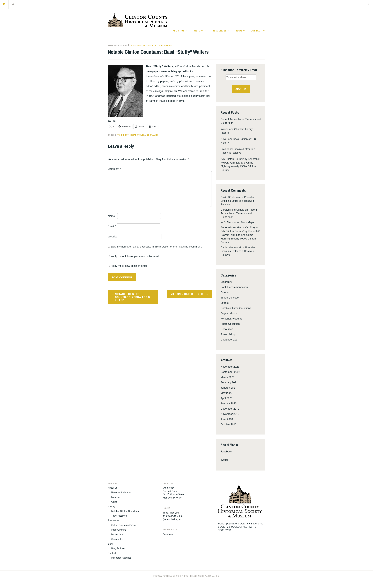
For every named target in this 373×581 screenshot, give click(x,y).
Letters (225, 302)
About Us (178, 30)
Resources (219, 30)
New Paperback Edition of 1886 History (239, 140)
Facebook (226, 451)
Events (225, 292)
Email (112, 226)
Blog (238, 30)
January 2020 (228, 403)
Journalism (152, 135)
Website (112, 236)
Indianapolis (137, 135)
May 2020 (226, 393)
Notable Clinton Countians (158, 45)
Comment (114, 169)
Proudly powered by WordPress (170, 576)
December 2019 (230, 408)
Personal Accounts (231, 318)
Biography (136, 45)
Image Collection (230, 297)
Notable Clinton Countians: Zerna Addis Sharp (132, 297)
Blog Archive (118, 548)
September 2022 (230, 372)
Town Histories (119, 515)
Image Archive (118, 529)
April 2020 (226, 398)
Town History (228, 334)
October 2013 (228, 424)
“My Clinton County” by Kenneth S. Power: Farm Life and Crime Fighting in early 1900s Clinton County (241, 164)
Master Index (118, 534)
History (198, 30)
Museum (115, 497)
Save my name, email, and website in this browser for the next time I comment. (156, 246)
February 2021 (229, 382)
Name (112, 216)
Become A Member (121, 492)
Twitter (224, 459)
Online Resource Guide (123, 525)
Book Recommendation (234, 287)
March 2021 (227, 377)
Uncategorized (229, 339)
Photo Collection (230, 323)
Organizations (229, 313)
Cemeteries (117, 539)
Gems (114, 501)
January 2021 (228, 387)
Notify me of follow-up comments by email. (135, 256)
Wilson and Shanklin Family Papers (237, 130)
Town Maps (247, 222)
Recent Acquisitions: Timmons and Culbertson (241, 120)
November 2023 (230, 366)
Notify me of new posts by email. (129, 265)
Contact (256, 30)
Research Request (121, 557)
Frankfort (123, 135)
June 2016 (227, 419)
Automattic (212, 576)
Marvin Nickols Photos (188, 294)
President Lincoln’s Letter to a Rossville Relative (238, 150)
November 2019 (230, 414)
